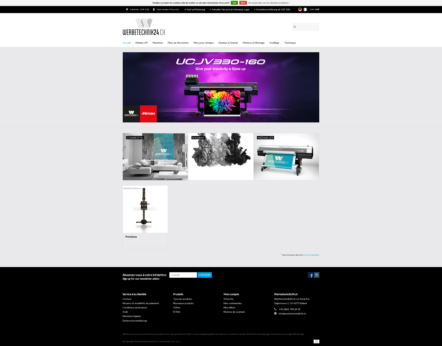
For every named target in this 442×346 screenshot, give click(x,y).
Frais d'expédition (311, 255)
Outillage (274, 42)
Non (243, 3)
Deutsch (300, 9)
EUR (312, 9)
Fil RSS (176, 311)
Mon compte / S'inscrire (168, 9)
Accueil (127, 42)
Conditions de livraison (135, 307)
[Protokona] (145, 209)
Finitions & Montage (254, 42)
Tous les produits (182, 298)
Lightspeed (175, 341)
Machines (158, 42)
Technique (290, 42)
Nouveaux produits (183, 303)
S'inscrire (228, 298)
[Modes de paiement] (315, 341)
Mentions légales (132, 316)
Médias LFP (142, 42)
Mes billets (229, 307)
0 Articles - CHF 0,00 (139, 9)
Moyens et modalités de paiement (141, 303)
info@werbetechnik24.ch (292, 313)
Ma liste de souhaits (234, 311)
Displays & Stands (228, 42)
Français (305, 9)
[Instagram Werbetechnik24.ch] (316, 275)
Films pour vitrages (204, 42)
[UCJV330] (221, 87)
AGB (125, 311)
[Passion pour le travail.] (144, 26)
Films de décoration (178, 42)
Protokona (131, 236)
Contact (127, 298)
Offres (176, 307)
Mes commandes (233, 303)
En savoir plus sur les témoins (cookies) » (269, 3)
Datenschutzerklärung (135, 320)
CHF (317, 9)
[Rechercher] (293, 26)
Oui (234, 3)
